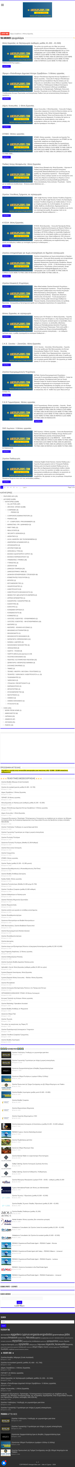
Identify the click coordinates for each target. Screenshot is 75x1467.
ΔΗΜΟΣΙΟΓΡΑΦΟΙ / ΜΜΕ (15, 571)
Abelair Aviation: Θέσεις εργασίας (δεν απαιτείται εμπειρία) (31, 1219)
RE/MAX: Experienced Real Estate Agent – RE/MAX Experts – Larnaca (35, 1259)
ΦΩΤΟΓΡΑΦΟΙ (12, 695)
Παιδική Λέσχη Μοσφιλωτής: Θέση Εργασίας (21, 164)
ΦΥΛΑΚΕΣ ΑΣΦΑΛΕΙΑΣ (6, 1341)
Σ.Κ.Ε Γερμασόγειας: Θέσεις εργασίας (18, 402)
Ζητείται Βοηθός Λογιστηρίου (10, 1040)
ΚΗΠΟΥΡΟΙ (11, 607)
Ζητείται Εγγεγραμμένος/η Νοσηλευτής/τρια (15, 931)
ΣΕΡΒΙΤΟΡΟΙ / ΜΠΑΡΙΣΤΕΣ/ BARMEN (20, 662)
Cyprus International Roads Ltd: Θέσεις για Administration (30, 1187)
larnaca (4, 1338)
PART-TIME (11, 527)
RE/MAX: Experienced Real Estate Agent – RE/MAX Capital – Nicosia (34, 1243)
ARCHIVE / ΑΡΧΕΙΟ (14, 507)
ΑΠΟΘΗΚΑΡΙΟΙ (12, 545)
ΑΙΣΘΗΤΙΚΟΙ (11, 536)
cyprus (25, 1334)
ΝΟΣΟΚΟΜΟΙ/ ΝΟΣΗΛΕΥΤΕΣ (17, 645)
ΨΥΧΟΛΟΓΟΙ (11, 704)
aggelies (16, 1334)
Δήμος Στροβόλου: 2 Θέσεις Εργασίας (13, 792)
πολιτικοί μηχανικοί (54, 1347)
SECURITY (51, 1338)
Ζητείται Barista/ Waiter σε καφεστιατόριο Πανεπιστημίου (30, 1156)
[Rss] (37, 1462)
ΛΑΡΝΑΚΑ (8, 716)
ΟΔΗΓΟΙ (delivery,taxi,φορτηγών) (18, 654)
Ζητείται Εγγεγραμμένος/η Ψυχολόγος (18, 372)
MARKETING (22, 1338)
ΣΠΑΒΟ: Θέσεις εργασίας (13, 134)
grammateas (58, 1334)
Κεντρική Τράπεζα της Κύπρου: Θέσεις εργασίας (17, 998)
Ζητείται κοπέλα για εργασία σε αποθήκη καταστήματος (19, 910)
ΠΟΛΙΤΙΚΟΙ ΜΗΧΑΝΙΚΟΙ (15, 657)
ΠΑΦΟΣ (7, 725)
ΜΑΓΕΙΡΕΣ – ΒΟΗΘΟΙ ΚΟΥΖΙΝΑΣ (18, 627)
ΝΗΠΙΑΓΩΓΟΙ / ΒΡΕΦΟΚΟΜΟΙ (17, 639)
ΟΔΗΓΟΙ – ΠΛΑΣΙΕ (13, 651)
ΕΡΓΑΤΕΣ (10, 580)
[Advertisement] (37, 23)
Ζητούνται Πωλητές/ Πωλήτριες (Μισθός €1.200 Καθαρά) (19, 842)
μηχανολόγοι (4, 1347)
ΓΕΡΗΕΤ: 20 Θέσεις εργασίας (19, 33)
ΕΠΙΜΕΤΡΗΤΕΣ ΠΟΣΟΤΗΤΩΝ (17, 577)
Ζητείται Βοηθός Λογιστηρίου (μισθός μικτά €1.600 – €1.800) (31, 1092)
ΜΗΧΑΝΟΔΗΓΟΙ (12, 633)
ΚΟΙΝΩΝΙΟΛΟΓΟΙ (13, 613)
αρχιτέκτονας (43, 1341)
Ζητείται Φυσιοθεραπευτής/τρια (11, 915)
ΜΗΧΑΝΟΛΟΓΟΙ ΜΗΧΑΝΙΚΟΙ (17, 636)
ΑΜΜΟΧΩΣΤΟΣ (10, 713)
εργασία (24, 1344)
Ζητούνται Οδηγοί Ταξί (8, 1014)
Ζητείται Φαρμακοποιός (9, 905)
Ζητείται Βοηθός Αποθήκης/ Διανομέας (13, 874)
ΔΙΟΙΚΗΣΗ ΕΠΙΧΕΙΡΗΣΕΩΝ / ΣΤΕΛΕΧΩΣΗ (21, 574)
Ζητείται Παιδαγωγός (11, 458)
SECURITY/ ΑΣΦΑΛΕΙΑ (15, 533)
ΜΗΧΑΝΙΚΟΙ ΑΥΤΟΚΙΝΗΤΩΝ (16, 630)
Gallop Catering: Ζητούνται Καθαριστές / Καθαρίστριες (29, 1172)
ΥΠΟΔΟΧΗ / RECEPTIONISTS (17, 683)
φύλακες (26, 1349)
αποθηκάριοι (36, 1341)
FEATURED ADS (9, 496)
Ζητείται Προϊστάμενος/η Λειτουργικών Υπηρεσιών (17, 1029)
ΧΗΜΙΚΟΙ (10, 698)
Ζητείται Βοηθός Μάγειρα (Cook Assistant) (15, 782)
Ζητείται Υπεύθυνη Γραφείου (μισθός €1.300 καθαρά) (18, 889)
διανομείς (10, 1344)
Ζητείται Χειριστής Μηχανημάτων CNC (24, 1116)
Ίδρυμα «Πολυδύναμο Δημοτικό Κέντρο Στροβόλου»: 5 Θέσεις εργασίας (33, 73)
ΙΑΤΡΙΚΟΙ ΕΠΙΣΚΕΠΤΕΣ (15, 598)
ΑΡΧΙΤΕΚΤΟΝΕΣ (13, 548)
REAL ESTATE (12, 530)
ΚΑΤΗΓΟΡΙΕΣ (9, 501)
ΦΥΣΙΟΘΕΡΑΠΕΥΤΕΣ (14, 692)
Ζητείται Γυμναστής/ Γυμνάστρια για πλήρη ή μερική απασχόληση (22, 832)
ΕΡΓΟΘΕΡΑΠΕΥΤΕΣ (14, 583)
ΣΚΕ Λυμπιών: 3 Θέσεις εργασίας (16, 428)
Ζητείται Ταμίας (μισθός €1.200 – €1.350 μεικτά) (16, 863)
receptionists (45, 1338)
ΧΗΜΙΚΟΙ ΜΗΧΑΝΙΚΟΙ (14, 701)
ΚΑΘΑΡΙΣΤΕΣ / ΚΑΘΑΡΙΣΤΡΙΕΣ (17, 601)
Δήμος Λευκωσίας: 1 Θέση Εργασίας (18, 106)
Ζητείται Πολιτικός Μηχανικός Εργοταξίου (14, 899)
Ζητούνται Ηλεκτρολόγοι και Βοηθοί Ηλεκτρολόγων (17, 920)
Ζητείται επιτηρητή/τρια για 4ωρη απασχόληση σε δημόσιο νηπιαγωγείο (33, 253)
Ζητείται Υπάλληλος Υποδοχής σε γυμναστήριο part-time (19, 827)
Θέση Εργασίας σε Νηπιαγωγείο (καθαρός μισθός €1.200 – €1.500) (31, 43)
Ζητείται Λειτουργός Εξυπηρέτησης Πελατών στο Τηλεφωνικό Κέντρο (23, 988)
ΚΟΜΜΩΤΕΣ (11, 615)
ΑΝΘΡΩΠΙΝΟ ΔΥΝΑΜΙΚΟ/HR (17, 542)
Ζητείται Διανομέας (7, 941)
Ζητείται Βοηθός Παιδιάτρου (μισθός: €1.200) (26, 1211)
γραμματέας (52, 1341)
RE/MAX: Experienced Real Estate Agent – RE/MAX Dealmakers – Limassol (36, 1275)
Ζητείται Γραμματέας (8, 853)
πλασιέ (45, 1347)
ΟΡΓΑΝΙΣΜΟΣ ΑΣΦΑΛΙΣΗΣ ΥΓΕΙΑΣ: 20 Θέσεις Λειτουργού (20, 993)
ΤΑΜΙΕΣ (10, 668)
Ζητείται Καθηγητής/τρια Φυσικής (12, 957)
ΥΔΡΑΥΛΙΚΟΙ (11, 680)
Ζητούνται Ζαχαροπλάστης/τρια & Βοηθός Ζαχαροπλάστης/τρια (32, 1068)
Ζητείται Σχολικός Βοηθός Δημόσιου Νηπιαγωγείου (17, 962)
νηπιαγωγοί (22, 1347)
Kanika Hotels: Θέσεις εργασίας (11, 879)
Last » (25, 487)
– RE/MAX (13, 512)
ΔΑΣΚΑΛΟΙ (11, 566)
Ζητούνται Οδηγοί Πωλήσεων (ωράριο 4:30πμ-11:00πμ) (30, 1076)
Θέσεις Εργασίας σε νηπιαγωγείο (16, 313)
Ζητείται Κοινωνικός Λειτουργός (11, 848)
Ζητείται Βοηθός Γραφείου (20, 1100)
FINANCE (10, 518)
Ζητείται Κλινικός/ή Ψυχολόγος (15, 283)
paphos (38, 1338)
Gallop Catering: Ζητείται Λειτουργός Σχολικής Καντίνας (30, 1164)
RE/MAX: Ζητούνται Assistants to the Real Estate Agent (30, 1267)
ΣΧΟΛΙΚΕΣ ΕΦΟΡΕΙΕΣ (15, 665)
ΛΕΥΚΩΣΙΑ (8, 722)
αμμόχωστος (27, 1341)
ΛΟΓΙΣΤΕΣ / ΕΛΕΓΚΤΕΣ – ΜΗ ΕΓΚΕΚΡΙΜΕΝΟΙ (22, 621)
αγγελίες (17, 1340)
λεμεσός (50, 1344)
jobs (67, 1334)
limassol (12, 1337)
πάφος (40, 1347)
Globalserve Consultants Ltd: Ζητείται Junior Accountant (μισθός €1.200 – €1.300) (38, 1227)
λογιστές (69, 1344)
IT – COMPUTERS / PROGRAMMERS (20, 521)
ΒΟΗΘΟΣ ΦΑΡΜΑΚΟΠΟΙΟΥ (17, 557)
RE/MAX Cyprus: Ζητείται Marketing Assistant (27, 1132)
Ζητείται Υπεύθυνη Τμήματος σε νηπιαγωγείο (22, 194)
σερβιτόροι (12, 1349)
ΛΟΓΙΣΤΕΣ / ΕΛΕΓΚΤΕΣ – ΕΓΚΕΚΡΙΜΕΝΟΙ (21, 618)
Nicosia (30, 1337)
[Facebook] (38, 1462)
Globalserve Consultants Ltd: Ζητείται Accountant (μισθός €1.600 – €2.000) (36, 1235)
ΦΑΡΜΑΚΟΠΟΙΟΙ (13, 686)
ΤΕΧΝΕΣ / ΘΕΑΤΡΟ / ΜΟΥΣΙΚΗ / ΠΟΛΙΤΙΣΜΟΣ (23, 671)
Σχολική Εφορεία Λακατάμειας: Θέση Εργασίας (16, 972)
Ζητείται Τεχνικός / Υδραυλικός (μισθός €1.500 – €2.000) (30, 1195)
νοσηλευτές (29, 1347)
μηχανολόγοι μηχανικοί (12, 1347)
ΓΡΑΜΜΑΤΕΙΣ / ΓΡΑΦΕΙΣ (15, 560)
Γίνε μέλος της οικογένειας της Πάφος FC (14, 1024)
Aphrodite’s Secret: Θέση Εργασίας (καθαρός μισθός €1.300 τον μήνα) (24, 967)
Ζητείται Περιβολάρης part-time (22, 1140)
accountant (5, 1335)
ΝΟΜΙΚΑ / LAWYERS (14, 642)
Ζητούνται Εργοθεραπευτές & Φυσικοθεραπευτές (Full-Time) (20, 868)
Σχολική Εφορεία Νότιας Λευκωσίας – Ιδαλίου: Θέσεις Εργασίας (21, 977)
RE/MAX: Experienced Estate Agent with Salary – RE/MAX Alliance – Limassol (37, 1251)
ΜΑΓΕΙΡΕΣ (11, 624)
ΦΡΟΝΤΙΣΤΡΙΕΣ (12, 689)
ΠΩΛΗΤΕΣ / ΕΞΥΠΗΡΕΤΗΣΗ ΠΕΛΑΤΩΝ (20, 660)
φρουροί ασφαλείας (19, 1349)
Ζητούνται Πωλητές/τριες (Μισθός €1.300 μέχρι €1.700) (19, 884)
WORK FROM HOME (12, 710)
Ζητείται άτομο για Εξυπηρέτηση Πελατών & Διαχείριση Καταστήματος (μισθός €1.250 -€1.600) (31, 946)
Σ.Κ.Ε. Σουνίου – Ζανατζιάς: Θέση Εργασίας (21, 344)
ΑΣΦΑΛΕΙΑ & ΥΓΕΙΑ (13, 551)
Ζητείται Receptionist (8, 983)
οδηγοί (34, 1347)
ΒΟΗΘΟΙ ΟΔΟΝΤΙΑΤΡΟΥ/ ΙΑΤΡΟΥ (18, 554)
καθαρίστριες (33, 1344)
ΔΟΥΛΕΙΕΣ (7, 499)
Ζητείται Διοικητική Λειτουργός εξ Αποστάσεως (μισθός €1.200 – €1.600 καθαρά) (37, 1124)
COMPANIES (11, 510)
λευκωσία (60, 1344)
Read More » (7, 66)
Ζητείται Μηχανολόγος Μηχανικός (23, 1108)
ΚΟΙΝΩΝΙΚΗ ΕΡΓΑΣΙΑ (14, 610)
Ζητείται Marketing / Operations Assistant (14, 1003)
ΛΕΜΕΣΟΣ (8, 719)
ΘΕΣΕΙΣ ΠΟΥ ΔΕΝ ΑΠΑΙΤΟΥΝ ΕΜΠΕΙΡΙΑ (21, 595)
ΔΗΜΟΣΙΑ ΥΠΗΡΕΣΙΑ (14, 568)
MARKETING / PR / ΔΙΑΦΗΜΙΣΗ (18, 524)
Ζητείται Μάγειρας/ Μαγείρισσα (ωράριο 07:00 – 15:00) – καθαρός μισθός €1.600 (38, 1180)
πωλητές (4, 1349)
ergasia (35, 1334)
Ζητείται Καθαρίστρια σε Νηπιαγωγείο (13, 894)
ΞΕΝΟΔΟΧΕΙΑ (12, 648)
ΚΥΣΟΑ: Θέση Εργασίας (13, 223)
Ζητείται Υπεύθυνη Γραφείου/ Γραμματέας (15, 1034)
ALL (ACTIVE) (12, 504)
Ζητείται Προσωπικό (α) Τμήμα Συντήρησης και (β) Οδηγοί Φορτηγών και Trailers (38, 1084)
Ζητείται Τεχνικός (6, 1019)
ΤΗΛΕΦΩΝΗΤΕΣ (12, 677)
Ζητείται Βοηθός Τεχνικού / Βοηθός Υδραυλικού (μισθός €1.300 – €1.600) (35, 1203)
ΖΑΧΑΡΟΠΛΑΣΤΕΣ (13, 586)
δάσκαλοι (61, 1341)
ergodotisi (46, 1334)
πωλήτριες (64, 1347)
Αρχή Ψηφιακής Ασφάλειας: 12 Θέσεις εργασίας (16, 951)
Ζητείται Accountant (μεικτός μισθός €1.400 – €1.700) (18, 787)
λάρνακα (41, 1344)
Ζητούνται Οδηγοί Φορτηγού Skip (23, 1148)
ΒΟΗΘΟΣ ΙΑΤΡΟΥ (59, 1338)
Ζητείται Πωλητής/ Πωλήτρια (10, 837)
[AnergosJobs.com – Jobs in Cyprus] (37, 9)
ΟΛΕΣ (6, 708)
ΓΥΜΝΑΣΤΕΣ (11, 563)
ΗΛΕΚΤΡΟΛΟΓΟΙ (13, 589)
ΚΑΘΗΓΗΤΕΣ (11, 604)
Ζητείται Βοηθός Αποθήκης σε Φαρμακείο (14, 1009)
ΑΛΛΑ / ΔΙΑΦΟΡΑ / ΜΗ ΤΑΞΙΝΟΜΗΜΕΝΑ (21, 539)
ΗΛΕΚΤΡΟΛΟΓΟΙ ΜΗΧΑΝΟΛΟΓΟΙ (18, 592)
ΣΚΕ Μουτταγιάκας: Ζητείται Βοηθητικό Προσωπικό (17, 925)
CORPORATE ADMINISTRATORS (18, 516)
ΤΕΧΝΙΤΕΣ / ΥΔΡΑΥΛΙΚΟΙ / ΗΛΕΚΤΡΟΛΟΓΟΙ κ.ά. (23, 674)
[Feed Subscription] (74, 38)
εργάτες (16, 1344)
